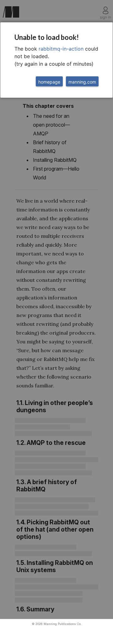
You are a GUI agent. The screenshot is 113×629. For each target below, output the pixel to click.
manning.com (82, 82)
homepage (49, 82)
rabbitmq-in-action (61, 49)
